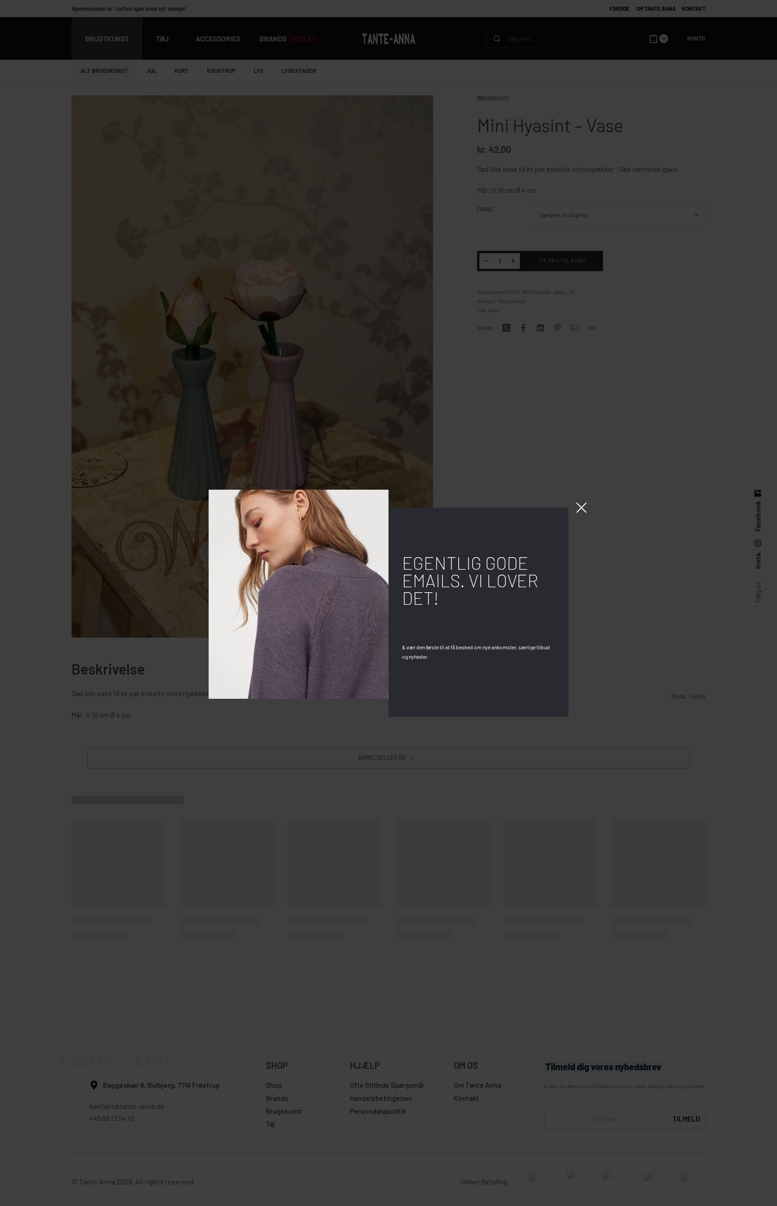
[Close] (581, 507)
